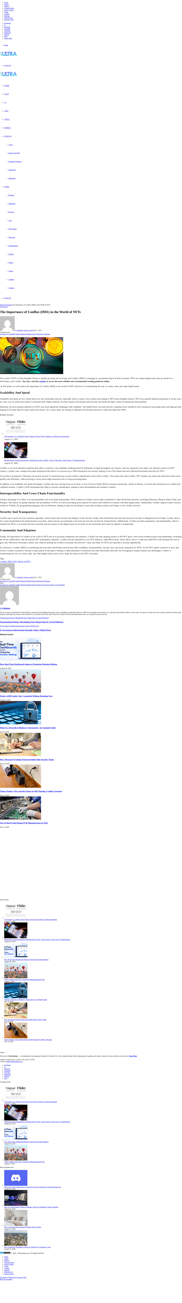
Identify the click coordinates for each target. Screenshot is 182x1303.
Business (11, 195)
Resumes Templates (15, 161)
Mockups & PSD (14, 153)
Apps (6, 111)
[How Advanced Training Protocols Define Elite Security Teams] (20, 755)
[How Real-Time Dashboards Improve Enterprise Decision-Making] (20, 660)
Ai (5, 102)
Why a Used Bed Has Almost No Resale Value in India (22, 1227)
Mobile (7, 128)
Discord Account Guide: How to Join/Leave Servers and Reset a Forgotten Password (32, 1187)
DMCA (6, 6)
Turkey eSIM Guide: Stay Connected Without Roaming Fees (26, 696)
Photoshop (11, 178)
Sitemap (7, 16)
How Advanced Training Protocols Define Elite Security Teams (27, 759)
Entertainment (13, 246)
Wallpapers (12, 170)
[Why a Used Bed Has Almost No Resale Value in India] (15, 1225)
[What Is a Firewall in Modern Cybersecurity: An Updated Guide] (20, 724)
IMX (10, 561)
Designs (7, 136)
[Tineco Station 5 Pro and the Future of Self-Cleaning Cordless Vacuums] (20, 787)
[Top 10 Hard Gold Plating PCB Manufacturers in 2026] (20, 819)
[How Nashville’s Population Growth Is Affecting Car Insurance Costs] (15, 1245)
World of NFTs (24, 561)
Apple (6, 119)
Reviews (11, 212)
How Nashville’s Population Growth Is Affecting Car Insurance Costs (27, 1247)
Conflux (3, 561)
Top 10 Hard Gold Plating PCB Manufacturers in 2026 (24, 823)
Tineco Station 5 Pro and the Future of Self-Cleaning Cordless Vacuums (31, 791)
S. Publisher (19, 330)
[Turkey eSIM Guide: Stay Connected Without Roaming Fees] (20, 692)
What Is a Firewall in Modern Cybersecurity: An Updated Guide (28, 728)
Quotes (10, 271)
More (6, 187)
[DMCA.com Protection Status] (5, 1253)
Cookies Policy (9, 8)
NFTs (14, 561)
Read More (133, 1056)
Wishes (10, 263)
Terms (6, 12)
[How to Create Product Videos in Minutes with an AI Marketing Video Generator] (15, 1205)
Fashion (11, 254)
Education (11, 237)
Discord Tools (9, 20)
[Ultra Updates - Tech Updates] (15, 55)
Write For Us (8, 18)
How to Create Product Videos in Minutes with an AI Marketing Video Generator (31, 1207)
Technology (8, 305)
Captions (11, 279)
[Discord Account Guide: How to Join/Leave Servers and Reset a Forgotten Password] (15, 1185)
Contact (6, 14)
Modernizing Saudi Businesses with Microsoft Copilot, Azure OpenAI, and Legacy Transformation (44, 460)
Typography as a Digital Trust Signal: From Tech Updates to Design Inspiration (36, 436)
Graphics (11, 288)
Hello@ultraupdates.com (14, 1061)
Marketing (11, 204)
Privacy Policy (9, 10)
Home (6, 2)
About (6, 4)
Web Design (12, 229)
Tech (6, 94)
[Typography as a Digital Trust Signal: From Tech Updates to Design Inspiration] (15, 433)
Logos (10, 145)
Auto (10, 220)
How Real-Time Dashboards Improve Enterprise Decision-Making (28, 664)
